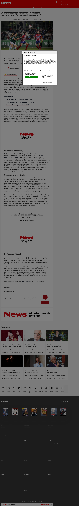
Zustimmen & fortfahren (31, 77)
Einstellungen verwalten (31, 80)
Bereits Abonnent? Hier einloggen (48, 82)
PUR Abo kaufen (48, 80)
